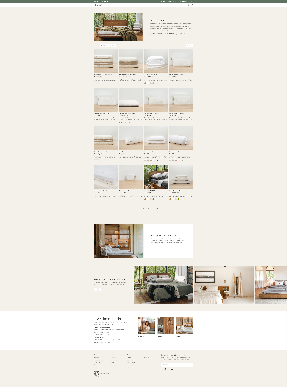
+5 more (157, 199)
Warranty (129, 365)
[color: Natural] (151, 199)
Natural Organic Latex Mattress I (102, 151)
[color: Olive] (153, 199)
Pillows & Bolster (132, 5)
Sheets (143, 5)
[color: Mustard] (145, 199)
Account (191, 1)
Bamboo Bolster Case (174, 151)
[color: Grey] (145, 83)
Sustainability (114, 360)
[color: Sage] (153, 83)
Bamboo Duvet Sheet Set (150, 74)
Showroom (163, 1)
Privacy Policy (190, 384)
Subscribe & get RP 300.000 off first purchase (105, 1)
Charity (112, 362)
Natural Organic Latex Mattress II (127, 74)
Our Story (113, 357)
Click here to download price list (159, 247)
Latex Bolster (122, 151)
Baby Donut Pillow (124, 190)
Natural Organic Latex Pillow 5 (152, 113)
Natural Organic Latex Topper (127, 113)
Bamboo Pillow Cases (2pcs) (151, 151)
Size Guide (130, 360)
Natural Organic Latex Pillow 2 (102, 113)
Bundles (96, 365)
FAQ (128, 367)
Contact (140, 336)
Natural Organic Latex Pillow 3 (177, 113)
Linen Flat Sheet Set (149, 190)
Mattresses (109, 5)
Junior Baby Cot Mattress (100, 190)
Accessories (153, 5)
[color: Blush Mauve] (151, 83)
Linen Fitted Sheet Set (175, 190)
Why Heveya (183, 1)
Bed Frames (119, 5)
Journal (169, 1)
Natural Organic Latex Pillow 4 (177, 74)
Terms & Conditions (181, 384)
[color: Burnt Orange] (151, 160)
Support (175, 1)
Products (178, 336)
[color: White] (148, 83)
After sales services (170, 384)
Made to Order (131, 362)
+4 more (157, 83)
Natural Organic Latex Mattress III (103, 74)
